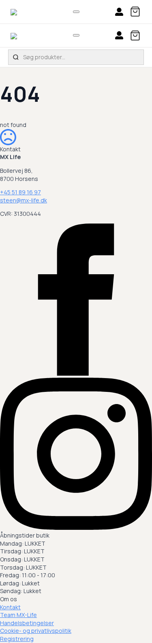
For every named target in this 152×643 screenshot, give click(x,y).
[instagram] (76, 527)
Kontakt (10, 607)
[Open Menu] (76, 12)
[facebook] (76, 373)
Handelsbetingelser (27, 623)
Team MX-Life (18, 615)
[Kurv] (135, 11)
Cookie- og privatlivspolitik (35, 630)
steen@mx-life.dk (23, 200)
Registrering (17, 639)
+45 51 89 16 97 (20, 192)
